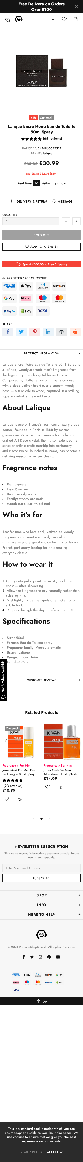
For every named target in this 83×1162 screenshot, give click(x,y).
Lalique (47, 153)
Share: (7, 324)
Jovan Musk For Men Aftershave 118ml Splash (60, 772)
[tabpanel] (21, 767)
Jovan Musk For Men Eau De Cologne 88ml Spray (18, 772)
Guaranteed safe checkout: (24, 278)
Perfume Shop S (19, 19)
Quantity (9, 215)
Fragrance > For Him (16, 765)
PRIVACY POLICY (30, 1152)
